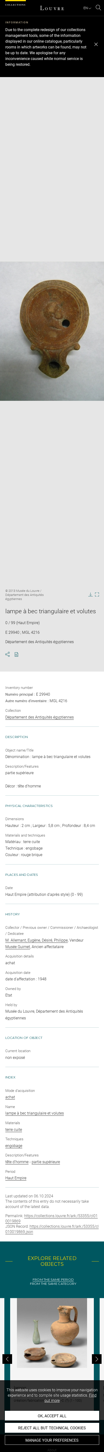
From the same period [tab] (53, 1279)
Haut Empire (15, 1178)
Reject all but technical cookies (52, 1428)
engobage (13, 1145)
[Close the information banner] (96, 44)
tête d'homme (17, 1162)
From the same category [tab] (53, 1284)
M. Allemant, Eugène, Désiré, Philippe (36, 940)
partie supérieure (46, 1162)
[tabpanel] (52, 1359)
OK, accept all (52, 1416)
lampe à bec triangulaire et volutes (34, 1113)
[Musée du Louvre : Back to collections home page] (52, 8)
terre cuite (13, 1129)
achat (10, 1097)
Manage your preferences (52, 1440)
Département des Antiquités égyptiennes (39, 717)
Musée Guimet (17, 946)
